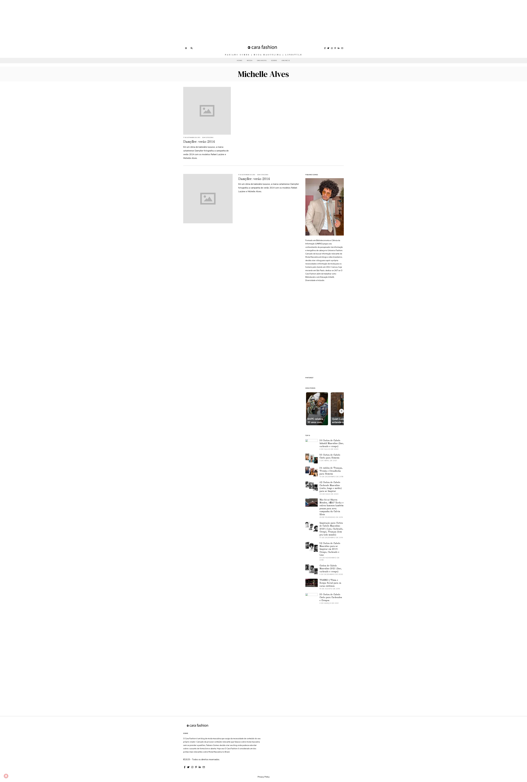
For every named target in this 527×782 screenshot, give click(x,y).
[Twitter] (328, 48)
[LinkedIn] (338, 48)
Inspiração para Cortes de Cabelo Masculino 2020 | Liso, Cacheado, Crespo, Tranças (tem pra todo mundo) (331, 529)
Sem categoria (207, 137)
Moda (250, 60)
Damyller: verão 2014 (199, 142)
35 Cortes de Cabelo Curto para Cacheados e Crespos (330, 597)
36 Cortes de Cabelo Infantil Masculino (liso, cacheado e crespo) (331, 443)
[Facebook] (325, 48)
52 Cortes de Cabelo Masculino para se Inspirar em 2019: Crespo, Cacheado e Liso (329, 549)
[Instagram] (331, 48)
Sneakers (262, 60)
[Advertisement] (82, 19)
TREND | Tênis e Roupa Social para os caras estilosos (330, 583)
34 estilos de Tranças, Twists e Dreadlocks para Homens (331, 471)
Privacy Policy (264, 777)
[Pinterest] (335, 48)
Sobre (274, 60)
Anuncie (286, 60)
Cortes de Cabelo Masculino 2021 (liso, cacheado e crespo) (330, 569)
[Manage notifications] (6, 776)
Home (240, 60)
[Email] (342, 48)
